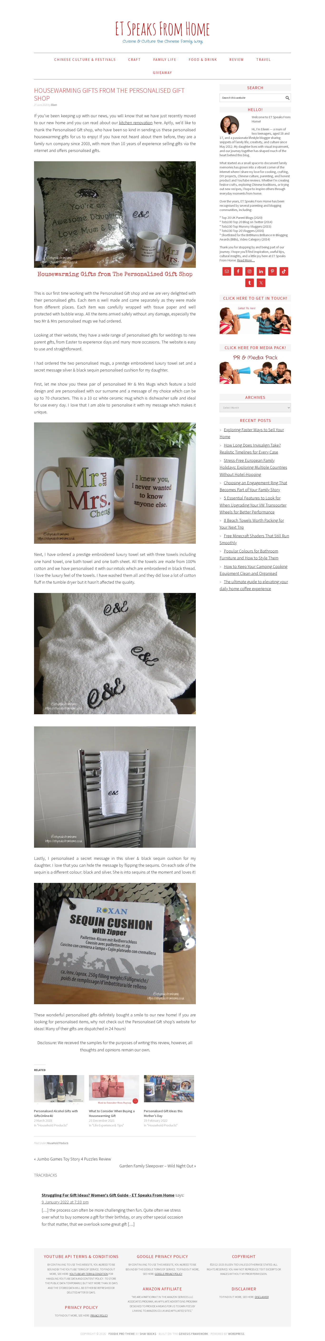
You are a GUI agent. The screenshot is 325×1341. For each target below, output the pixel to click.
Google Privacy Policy (168, 1274)
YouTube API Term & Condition (88, 1274)
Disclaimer (262, 1297)
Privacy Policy (99, 1315)
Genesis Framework (193, 1334)
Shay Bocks (148, 1334)
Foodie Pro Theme (121, 1334)
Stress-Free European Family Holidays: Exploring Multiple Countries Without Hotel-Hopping (253, 467)
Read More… (246, 260)
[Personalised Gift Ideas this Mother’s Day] (169, 1089)
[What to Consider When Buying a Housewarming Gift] (114, 1089)
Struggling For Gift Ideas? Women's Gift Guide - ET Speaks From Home (108, 1195)
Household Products (57, 1143)
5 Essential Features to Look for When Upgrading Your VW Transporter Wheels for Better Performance (253, 505)
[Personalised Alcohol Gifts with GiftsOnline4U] (59, 1089)
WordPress (236, 1334)
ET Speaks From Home (162, 24)
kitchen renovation (136, 122)
